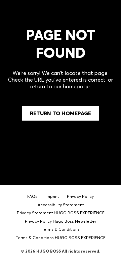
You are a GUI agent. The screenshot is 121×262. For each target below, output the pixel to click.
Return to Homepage (60, 113)
